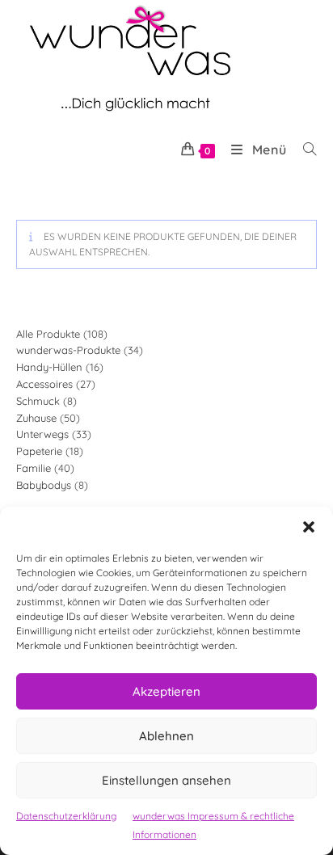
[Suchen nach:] (304, 149)
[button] (309, 527)
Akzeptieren (166, 691)
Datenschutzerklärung (66, 816)
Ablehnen (166, 735)
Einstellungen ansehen (166, 780)
